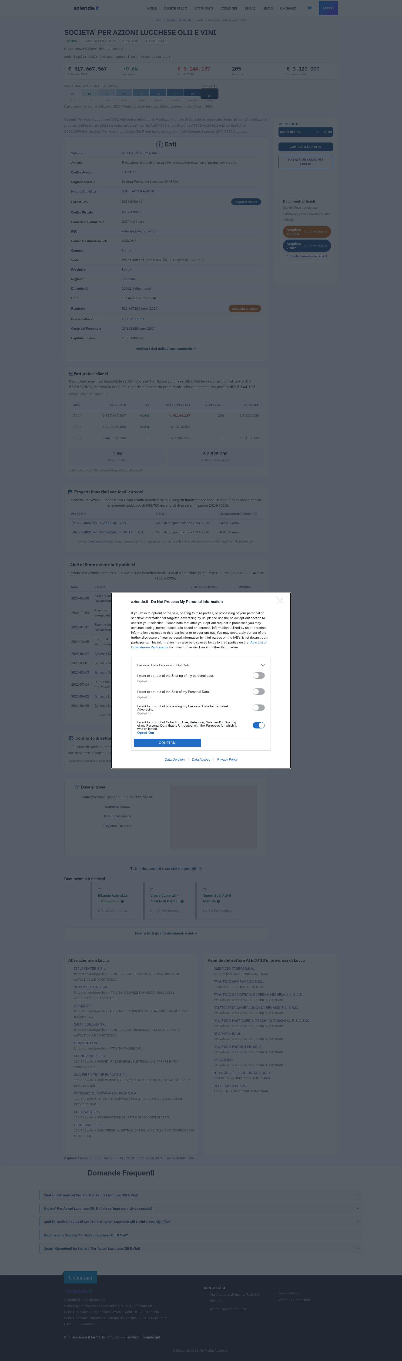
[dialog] (201, 680)
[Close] (281, 602)
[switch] (259, 675)
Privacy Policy (227, 759)
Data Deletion (175, 759)
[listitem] (201, 665)
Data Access (201, 759)
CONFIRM (167, 743)
